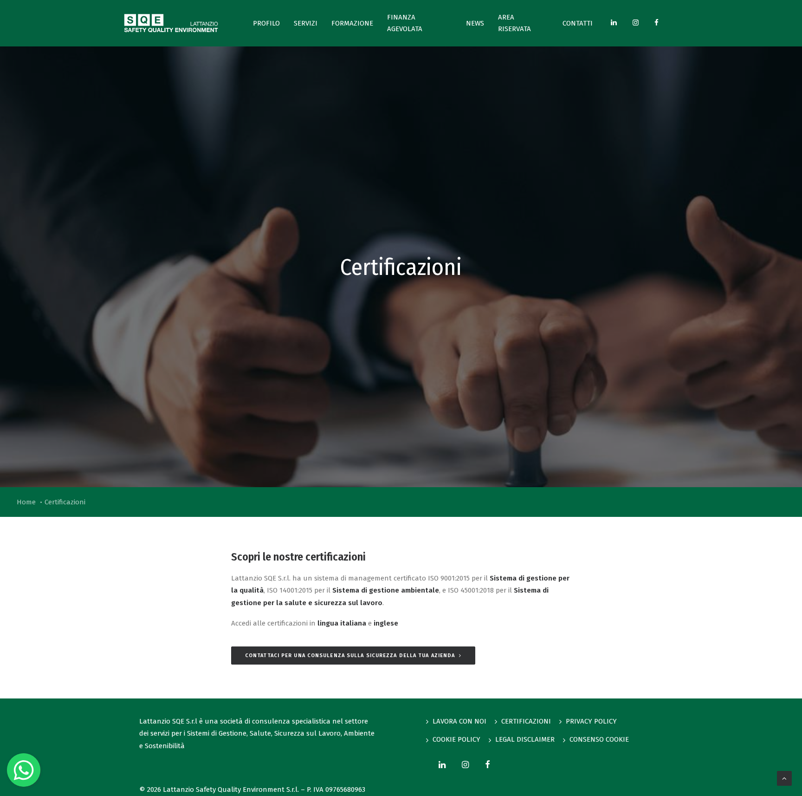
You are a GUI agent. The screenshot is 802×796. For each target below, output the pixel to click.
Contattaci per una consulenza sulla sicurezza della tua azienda (350, 655)
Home (26, 502)
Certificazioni (526, 721)
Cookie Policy (456, 739)
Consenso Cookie (599, 739)
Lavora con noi (459, 721)
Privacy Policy (591, 721)
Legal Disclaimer (525, 739)
